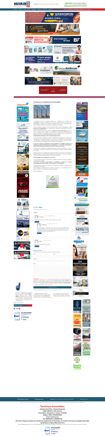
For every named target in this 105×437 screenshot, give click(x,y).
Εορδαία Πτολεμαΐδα (39, 209)
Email (54, 254)
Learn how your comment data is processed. (54, 289)
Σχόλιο (34, 263)
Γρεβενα (39, 9)
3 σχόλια (49, 103)
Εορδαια (20, 9)
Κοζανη (15, 9)
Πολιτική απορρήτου (42, 280)
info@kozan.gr (84, 399)
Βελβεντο (34, 9)
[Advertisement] (23, 272)
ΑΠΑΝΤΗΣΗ (37, 221)
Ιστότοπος (35, 258)
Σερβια (28, 9)
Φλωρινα (50, 9)
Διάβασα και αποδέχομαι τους (43, 284)
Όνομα (34, 254)
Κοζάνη (45, 209)
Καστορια (45, 9)
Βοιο (25, 9)
